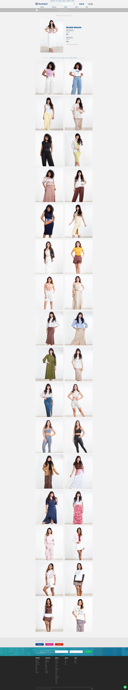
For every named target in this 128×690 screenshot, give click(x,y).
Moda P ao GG (64, 15)
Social (46, 662)
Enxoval (75, 662)
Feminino (42, 7)
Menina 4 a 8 (56, 668)
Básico (46, 665)
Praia (36, 669)
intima (65, 661)
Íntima (46, 668)
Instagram (49, 644)
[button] (125, 687)
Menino (76, 7)
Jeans (36, 665)
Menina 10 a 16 (57, 676)
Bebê (87, 7)
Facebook (40, 644)
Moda (56, 666)
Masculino (54, 7)
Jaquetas (46, 672)
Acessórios (37, 672)
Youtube (59, 644)
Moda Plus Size (47, 661)
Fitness (36, 668)
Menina (65, 7)
